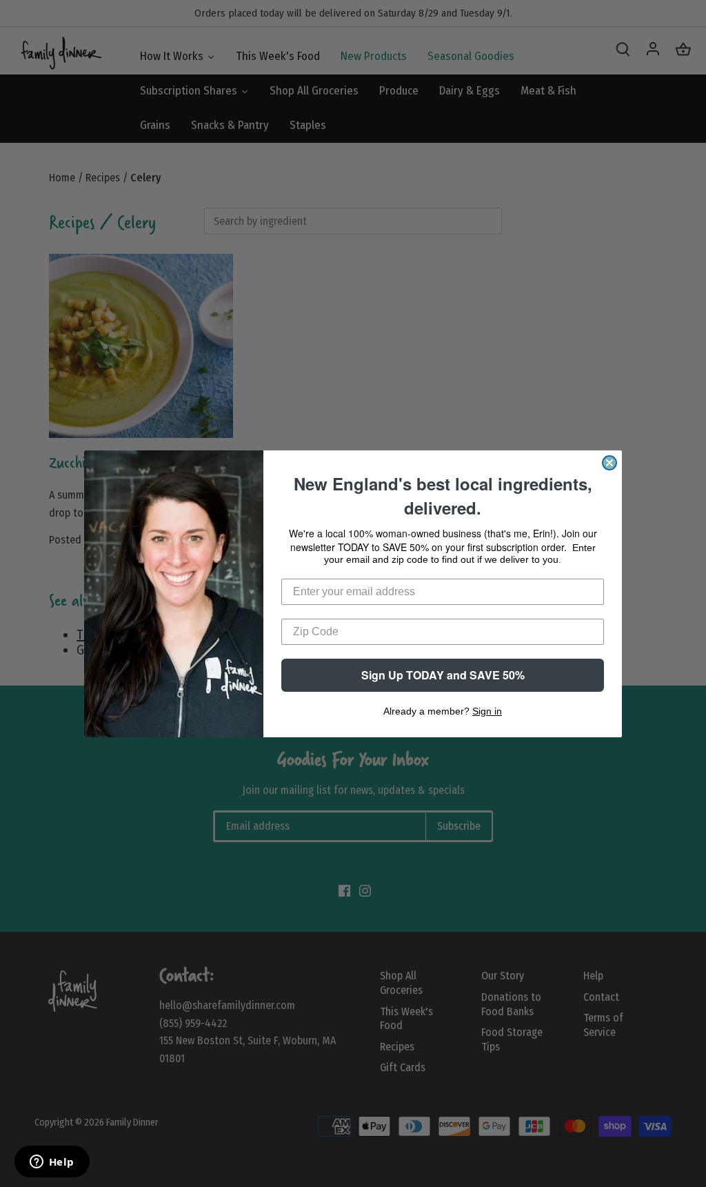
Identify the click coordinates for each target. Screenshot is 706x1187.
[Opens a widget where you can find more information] (52, 1163)
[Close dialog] (609, 463)
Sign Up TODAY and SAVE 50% (443, 675)
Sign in (487, 711)
